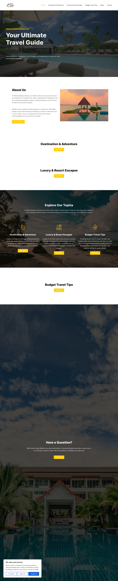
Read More (59, 149)
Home (43, 5)
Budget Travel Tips (91, 5)
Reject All (22, 574)
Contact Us (59, 457)
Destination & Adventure (56, 5)
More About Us (18, 122)
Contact (109, 5)
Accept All (34, 574)
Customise (11, 574)
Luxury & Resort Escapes (74, 5)
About (102, 5)
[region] (22, 568)
